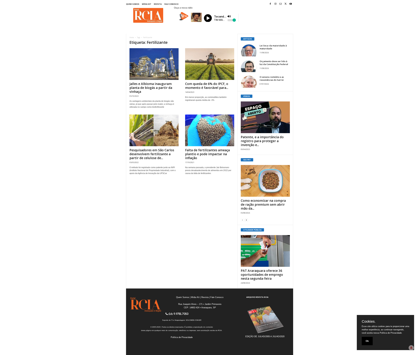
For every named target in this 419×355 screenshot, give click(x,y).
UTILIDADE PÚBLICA (252, 230)
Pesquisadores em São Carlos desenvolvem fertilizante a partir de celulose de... (151, 154)
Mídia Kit (146, 4)
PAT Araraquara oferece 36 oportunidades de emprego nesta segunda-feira (262, 275)
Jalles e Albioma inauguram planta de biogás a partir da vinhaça (150, 88)
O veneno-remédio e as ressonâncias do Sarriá (272, 78)
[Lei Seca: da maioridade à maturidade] (249, 50)
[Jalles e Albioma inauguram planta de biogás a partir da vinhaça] (154, 64)
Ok (367, 341)
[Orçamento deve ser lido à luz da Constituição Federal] (249, 66)
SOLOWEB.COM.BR (193, 320)
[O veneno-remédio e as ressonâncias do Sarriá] (249, 81)
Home (131, 37)
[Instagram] (275, 4)
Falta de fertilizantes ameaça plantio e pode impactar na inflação (207, 154)
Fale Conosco (171, 4)
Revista (158, 4)
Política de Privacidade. (391, 333)
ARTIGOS (247, 39)
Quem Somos (132, 4)
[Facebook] (270, 4)
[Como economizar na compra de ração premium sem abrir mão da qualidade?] (265, 181)
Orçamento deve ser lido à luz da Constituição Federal (274, 63)
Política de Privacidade (182, 337)
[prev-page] (242, 220)
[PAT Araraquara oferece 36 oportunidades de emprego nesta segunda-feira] (265, 251)
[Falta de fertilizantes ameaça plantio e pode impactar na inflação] (209, 130)
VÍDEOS (246, 96)
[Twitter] (286, 4)
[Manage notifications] (411, 347)
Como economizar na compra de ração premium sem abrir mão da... (263, 204)
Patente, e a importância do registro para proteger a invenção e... (262, 141)
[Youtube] (291, 4)
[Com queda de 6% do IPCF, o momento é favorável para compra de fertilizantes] (209, 64)
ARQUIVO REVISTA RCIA (257, 297)
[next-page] (246, 220)
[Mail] (280, 4)
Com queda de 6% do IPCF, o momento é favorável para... (206, 86)
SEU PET (247, 159)
